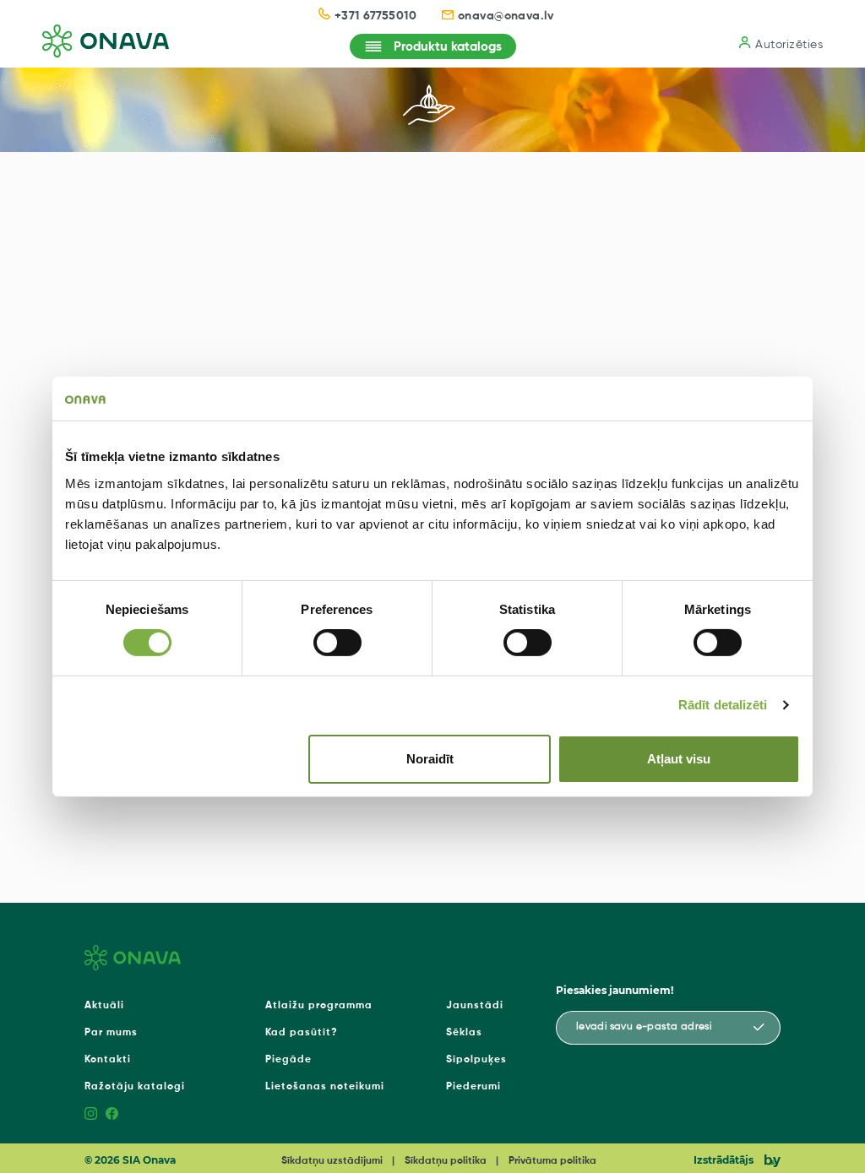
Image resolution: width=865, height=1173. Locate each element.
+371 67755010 (375, 16)
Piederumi (473, 1087)
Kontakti (107, 1060)
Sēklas (464, 1033)
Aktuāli (104, 1006)
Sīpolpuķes (476, 1060)
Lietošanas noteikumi (324, 1087)
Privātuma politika (552, 1161)
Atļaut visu (678, 759)
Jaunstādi (474, 1006)
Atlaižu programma (319, 1006)
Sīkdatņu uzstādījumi (332, 1161)
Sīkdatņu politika (446, 1161)
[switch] (337, 642)
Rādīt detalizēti (723, 705)
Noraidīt (430, 759)
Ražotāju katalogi (134, 1087)
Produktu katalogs (448, 47)
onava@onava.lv (506, 16)
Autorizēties (789, 45)
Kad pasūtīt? (301, 1033)
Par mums (111, 1033)
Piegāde (288, 1060)
